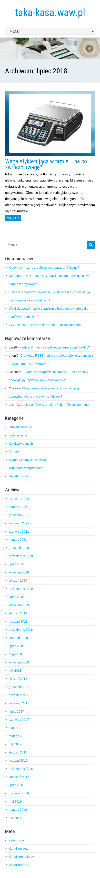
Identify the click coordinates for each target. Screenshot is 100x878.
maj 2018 (15, 654)
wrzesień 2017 (19, 703)
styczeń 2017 (18, 752)
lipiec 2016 (16, 785)
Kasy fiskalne (18, 435)
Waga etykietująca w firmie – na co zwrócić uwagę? (46, 164)
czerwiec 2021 (19, 531)
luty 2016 (15, 818)
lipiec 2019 (16, 597)
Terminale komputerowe (25, 468)
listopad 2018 (18, 621)
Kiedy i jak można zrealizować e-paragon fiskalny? (44, 267)
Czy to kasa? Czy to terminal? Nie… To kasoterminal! (45, 325)
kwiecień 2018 (19, 662)
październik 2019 (21, 589)
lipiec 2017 (16, 711)
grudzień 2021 (19, 515)
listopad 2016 (18, 760)
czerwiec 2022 (19, 499)
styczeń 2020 (18, 580)
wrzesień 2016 (19, 777)
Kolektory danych (21, 443)
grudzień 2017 (19, 687)
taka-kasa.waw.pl (50, 13)
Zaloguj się (16, 840)
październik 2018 (21, 630)
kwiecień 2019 (19, 605)
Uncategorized (19, 476)
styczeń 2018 (18, 679)
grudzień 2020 (19, 548)
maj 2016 (15, 801)
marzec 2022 (18, 507)
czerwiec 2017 (19, 720)
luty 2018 (15, 670)
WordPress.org (19, 865)
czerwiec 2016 (19, 793)
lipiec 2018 (16, 646)
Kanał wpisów (18, 848)
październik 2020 (21, 556)
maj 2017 (15, 728)
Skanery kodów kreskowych (28, 460)
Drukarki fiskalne (20, 427)
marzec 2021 (18, 540)
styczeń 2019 (18, 613)
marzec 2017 (18, 736)
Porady (14, 452)
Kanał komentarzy (21, 857)
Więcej (13, 218)
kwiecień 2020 (19, 572)
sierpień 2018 (18, 638)
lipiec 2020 (16, 564)
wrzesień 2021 (19, 523)
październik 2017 (21, 695)
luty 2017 (15, 744)
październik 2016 (21, 769)
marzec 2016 (18, 810)
